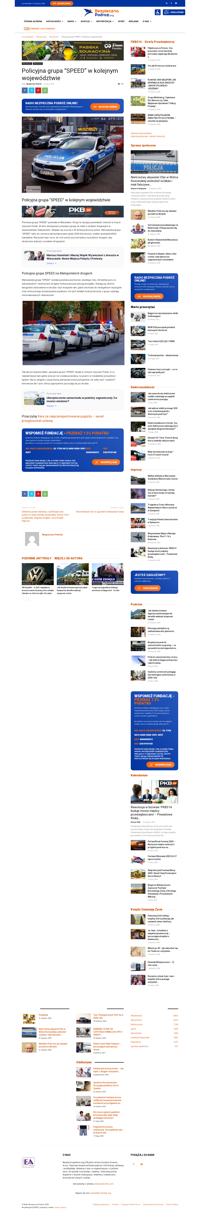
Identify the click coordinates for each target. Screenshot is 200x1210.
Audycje (85, 21)
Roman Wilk (135, 822)
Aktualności (53, 21)
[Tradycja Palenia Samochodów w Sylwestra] (138, 523)
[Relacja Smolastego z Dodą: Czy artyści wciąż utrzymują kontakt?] (138, 493)
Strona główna (33, 21)
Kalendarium (139, 775)
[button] (167, 3)
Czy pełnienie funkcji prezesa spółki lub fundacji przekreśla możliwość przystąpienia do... (107, 1100)
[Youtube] (176, 3)
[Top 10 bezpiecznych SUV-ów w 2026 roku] (83, 1018)
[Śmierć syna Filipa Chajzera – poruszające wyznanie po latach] (83, 1047)
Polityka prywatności (101, 1204)
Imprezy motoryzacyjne (141, 133)
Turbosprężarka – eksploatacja (163, 355)
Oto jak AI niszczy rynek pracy (162, 66)
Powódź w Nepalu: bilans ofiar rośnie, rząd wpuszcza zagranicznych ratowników (162, 257)
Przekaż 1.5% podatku (42, 28)
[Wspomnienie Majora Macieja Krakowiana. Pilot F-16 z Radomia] (138, 537)
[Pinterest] (38, 90)
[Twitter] (31, 90)
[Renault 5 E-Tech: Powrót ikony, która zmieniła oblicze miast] (138, 441)
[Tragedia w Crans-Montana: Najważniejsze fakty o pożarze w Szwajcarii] (138, 508)
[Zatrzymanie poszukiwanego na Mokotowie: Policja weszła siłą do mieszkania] (138, 229)
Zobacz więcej (60, 1207)
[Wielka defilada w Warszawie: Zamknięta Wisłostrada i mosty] (138, 479)
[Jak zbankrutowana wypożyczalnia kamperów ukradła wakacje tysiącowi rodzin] (73, 574)
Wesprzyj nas (108, 462)
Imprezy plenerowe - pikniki (141, 802)
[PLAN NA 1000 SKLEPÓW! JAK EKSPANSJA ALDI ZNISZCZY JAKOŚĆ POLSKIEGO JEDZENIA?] (138, 83)
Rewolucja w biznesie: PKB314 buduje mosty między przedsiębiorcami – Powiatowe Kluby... (151, 812)
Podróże (136, 604)
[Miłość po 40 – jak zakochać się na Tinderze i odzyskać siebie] (138, 952)
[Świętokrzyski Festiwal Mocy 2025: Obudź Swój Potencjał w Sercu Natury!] (138, 874)
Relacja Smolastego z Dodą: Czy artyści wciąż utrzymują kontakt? (161, 493)
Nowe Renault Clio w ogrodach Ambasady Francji (100, 511)
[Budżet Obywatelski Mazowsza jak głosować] (138, 243)
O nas (146, 21)
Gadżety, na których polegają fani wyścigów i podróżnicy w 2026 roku (162, 675)
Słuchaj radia (107, 106)
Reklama (134, 21)
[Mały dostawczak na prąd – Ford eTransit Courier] (138, 455)
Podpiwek (43, 1015)
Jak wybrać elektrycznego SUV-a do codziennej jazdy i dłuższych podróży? (163, 411)
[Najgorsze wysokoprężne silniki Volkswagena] (138, 317)
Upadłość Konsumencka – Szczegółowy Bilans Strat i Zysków (106, 1085)
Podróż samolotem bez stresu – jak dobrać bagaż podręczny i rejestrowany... (163, 660)
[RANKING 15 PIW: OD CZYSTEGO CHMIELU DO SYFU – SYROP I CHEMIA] (83, 1032)
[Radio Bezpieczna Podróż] (101, 12)
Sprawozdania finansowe (153, 1204)
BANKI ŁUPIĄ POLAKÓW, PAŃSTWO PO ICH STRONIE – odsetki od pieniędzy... (162, 118)
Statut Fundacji (172, 1204)
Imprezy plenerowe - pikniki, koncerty (148, 136)
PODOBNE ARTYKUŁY (37, 558)
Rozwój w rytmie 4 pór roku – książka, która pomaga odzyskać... (161, 979)
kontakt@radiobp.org (100, 1193)
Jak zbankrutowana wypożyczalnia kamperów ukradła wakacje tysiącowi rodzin (72, 590)
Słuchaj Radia (63, 3)
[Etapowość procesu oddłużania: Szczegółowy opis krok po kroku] (83, 1130)
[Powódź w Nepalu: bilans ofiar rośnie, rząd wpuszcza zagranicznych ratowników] (138, 257)
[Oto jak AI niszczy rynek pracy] (138, 69)
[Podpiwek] (29, 1018)
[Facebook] (171, 3)
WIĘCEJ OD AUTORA (68, 558)
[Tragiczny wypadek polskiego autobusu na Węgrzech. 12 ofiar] (108, 574)
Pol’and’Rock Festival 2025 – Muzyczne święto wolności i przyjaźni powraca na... (161, 844)
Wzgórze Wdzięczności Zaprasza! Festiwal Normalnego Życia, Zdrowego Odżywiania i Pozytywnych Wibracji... (162, 891)
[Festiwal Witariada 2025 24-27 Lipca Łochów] (138, 860)
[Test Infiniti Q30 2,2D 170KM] (138, 345)
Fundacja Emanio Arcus (130, 1204)
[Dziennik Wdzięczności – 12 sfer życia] (138, 966)
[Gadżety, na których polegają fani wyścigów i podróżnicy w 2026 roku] (138, 675)
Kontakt (115, 1204)
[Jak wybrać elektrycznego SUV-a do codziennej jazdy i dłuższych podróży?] (138, 412)
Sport (121, 21)
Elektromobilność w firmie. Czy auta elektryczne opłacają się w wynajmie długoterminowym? (163, 426)
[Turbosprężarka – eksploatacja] (138, 359)
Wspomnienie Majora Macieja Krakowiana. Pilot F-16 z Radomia (161, 536)
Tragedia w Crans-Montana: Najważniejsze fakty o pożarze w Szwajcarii (162, 508)
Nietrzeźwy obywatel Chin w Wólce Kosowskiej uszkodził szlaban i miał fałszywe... (154, 180)
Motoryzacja (41, 37)
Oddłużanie (150, 588)
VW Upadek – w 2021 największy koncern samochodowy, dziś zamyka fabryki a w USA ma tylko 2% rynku (38, 590)
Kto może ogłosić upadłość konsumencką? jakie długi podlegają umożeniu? (106, 1115)
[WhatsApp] (45, 90)
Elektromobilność (143, 387)
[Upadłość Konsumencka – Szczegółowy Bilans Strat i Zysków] (83, 1086)
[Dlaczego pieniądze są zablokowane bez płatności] (138, 632)
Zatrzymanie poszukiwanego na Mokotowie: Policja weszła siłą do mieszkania (163, 228)
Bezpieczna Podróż (34, 84)
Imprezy (136, 469)
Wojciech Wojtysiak (138, 188)
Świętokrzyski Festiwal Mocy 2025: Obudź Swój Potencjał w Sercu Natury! (162, 873)
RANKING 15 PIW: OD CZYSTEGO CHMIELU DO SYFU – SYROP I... (108, 1032)
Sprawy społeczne (143, 145)
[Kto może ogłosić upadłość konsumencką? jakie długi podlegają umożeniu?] (83, 1116)
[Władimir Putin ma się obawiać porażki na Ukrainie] (138, 215)
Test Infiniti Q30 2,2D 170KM (161, 341)
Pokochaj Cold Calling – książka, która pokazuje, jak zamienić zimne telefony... (161, 919)
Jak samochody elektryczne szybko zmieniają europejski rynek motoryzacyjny (161, 396)
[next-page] (28, 599)
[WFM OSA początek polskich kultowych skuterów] (138, 331)
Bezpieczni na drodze (139, 172)
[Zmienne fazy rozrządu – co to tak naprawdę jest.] (138, 373)
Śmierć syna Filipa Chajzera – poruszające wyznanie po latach (107, 1047)
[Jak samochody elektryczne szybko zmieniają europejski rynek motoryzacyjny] (138, 397)
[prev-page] (23, 599)
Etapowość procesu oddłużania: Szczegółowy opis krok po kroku (108, 1130)
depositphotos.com (104, 1183)
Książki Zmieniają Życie (146, 909)
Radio (70, 21)
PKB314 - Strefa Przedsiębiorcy (153, 42)
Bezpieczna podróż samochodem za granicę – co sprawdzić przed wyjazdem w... (162, 645)
